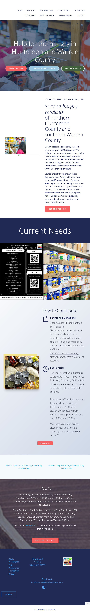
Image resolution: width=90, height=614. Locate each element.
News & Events (65, 15)
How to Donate (47, 15)
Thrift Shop (79, 10)
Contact (81, 15)
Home (19, 10)
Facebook (30, 525)
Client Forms (63, 10)
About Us (31, 10)
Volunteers (30, 15)
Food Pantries (46, 10)
